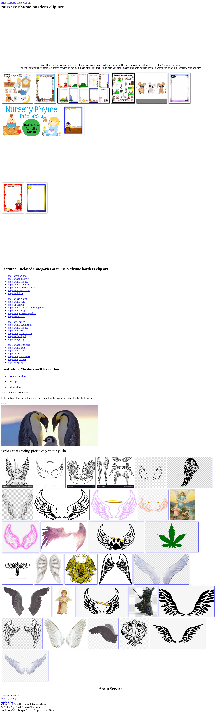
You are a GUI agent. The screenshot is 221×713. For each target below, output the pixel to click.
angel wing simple (17, 359)
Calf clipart (13, 381)
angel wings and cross (19, 356)
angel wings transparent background (26, 307)
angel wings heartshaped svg (22, 313)
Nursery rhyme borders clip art (42, 97)
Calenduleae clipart (17, 376)
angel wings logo (16, 350)
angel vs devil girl (17, 336)
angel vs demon (16, 304)
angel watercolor (16, 316)
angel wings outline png (20, 324)
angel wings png (16, 339)
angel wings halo (16, 301)
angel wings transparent (20, 333)
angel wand (14, 353)
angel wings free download (21, 287)
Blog (3, 2)
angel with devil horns (19, 290)
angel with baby (16, 293)
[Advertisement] (110, 36)
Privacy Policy (8, 698)
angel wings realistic (18, 298)
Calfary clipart (15, 387)
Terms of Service (10, 695)
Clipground (16, 703)
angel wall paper (16, 321)
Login (27, 2)
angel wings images (18, 281)
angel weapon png (17, 275)
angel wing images (17, 310)
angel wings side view (19, 278)
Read (4, 403)
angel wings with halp (19, 344)
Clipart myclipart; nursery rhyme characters (15, 97)
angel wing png (16, 362)
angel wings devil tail (18, 284)
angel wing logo (16, 330)
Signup (20, 2)
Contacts (11, 2)
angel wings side (16, 347)
